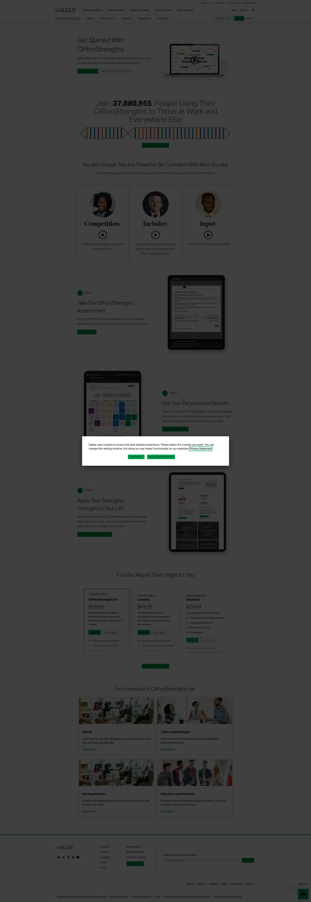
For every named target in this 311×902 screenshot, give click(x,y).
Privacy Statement (201, 448)
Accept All (136, 457)
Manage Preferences (161, 457)
